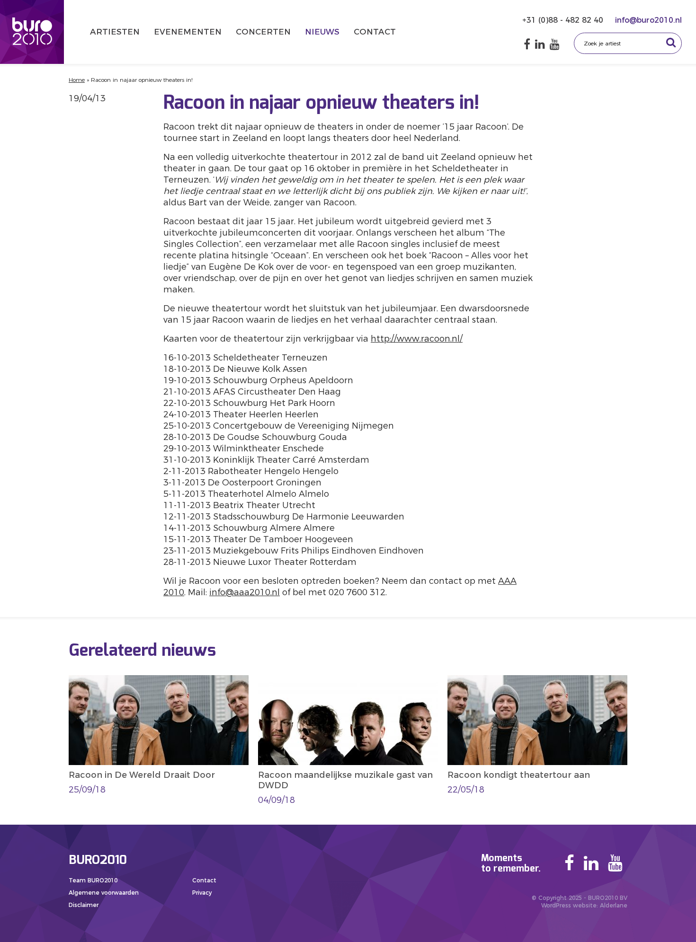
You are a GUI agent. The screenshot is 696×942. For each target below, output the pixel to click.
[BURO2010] (32, 32)
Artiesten (115, 31)
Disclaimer (83, 904)
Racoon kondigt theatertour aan (518, 775)
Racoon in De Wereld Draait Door (142, 775)
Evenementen (188, 31)
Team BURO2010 (93, 880)
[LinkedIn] (540, 44)
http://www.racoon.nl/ (417, 339)
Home (77, 79)
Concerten (263, 31)
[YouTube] (555, 44)
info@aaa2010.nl (244, 592)
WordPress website (569, 905)
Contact (375, 31)
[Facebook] (527, 44)
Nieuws (322, 31)
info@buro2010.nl (648, 20)
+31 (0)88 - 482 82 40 (564, 20)
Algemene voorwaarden (104, 892)
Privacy (202, 892)
